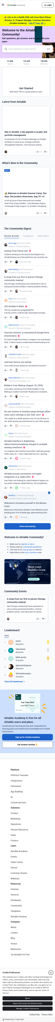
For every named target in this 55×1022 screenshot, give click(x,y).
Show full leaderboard (13, 681)
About (13, 927)
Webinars (15, 878)
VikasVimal (20, 649)
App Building (17, 791)
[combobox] (27, 49)
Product (14, 813)
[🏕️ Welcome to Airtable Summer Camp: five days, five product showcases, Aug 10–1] (26, 192)
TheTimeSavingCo (23, 673)
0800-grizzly (14, 325)
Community (16, 905)
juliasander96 (14, 404)
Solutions (15, 807)
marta (18, 641)
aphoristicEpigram (23, 665)
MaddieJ (12, 495)
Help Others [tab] (43, 235)
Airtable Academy (19, 851)
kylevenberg (14, 269)
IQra (10, 298)
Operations (16, 824)
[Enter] (4, 49)
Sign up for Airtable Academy (27, 737)
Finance (14, 840)
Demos (14, 867)
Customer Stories (19, 873)
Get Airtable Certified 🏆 (27, 744)
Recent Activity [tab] (11, 235)
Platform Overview (19, 775)
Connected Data (18, 802)
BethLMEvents (15, 377)
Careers (14, 932)
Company (15, 921)
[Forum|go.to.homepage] (16, 5)
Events (14, 856)
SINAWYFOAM (15, 354)
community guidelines (32, 547)
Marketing (15, 818)
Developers (16, 900)
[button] (3, 5)
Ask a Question (31, 552)
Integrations (16, 780)
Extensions (16, 786)
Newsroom (16, 949)
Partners (15, 889)
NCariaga (13, 243)
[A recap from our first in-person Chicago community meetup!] (26, 609)
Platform (15, 769)
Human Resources (19, 829)
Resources (16, 883)
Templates (16, 911)
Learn (13, 845)
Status (14, 943)
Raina (11, 433)
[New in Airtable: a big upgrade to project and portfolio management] (26, 131)
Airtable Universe (19, 916)
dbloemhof (13, 466)
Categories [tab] (28, 235)
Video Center (17, 862)
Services (15, 894)
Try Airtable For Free (20, 954)
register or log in (27, 544)
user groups (28, 549)
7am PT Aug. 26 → (37, 23)
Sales (13, 835)
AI (12, 797)
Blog (13, 938)
